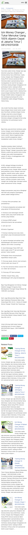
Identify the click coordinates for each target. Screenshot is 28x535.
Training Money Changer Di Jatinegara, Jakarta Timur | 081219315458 (20, 390)
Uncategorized (9, 8)
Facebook (14, 335)
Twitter (21, 335)
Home (2, 8)
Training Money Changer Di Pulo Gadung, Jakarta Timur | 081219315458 (20, 353)
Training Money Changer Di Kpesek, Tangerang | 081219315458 (20, 463)
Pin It (12, 338)
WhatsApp (5, 338)
